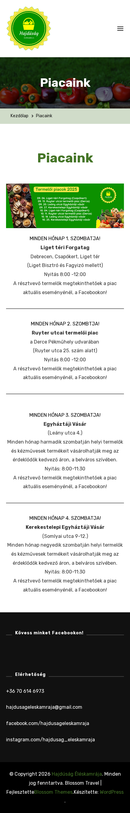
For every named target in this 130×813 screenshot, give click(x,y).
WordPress (112, 792)
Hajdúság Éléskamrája (77, 774)
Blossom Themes (53, 792)
